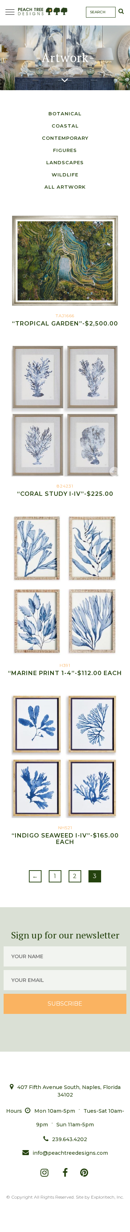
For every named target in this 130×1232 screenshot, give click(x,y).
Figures (65, 150)
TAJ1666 (65, 320)
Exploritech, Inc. (107, 1197)
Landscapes (65, 162)
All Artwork (65, 187)
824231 (65, 490)
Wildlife (65, 174)
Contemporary (65, 138)
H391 (65, 669)
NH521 (65, 835)
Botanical (65, 113)
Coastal (65, 126)
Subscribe (65, 1003)
